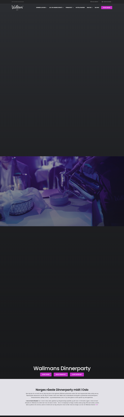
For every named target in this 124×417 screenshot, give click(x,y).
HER (96, 404)
